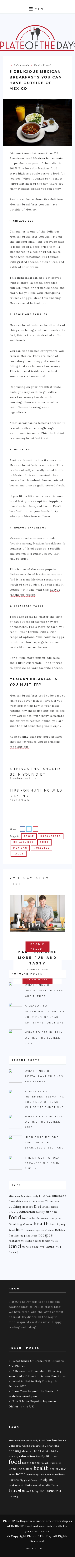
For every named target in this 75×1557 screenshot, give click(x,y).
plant (27, 1235)
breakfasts (50, 836)
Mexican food (47, 168)
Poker (34, 1235)
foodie (26, 1218)
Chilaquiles (23, 842)
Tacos (18, 853)
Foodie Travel (42, 65)
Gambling (15, 1224)
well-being (32, 1246)
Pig (21, 1235)
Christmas (52, 1201)
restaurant (16, 1241)
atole (29, 836)
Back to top (36, 1548)
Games (28, 1224)
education (27, 1212)
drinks (46, 1207)
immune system (35, 1230)
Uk (23, 1246)
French (45, 1218)
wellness (47, 1246)
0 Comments (21, 65)
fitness (51, 1212)
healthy (55, 1224)
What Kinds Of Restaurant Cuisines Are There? (44, 990)
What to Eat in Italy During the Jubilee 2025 (44, 1038)
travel (15, 1246)
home (21, 1230)
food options (19, 747)
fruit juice (55, 1218)
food (44, 842)
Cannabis (15, 1201)
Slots (28, 1241)
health (41, 1224)
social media (41, 1241)
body (35, 1196)
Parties (14, 1235)
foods (36, 1218)
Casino (26, 1201)
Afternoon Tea (17, 1196)
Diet (37, 1206)
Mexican (20, 848)
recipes (45, 1235)
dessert (27, 1206)
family (40, 1212)
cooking (15, 1206)
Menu (39, 9)
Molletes (41, 848)
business (59, 1196)
